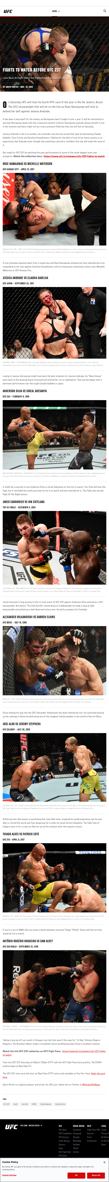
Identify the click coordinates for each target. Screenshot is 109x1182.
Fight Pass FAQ (93, 1130)
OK (76, 1175)
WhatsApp (77, 1141)
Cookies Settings (9, 1175)
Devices (90, 1133)
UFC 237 (6, 1104)
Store (61, 1148)
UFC (60, 1126)
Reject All (96, 1175)
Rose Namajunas (46, 1104)
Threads (76, 1137)
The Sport (63, 1130)
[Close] (104, 1162)
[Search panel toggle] (105, 11)
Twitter (76, 1152)
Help (89, 1126)
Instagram (77, 1133)
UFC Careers (64, 1137)
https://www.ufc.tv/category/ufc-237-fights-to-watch (74, 156)
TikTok (75, 1148)
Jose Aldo (25, 1104)
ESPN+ (34, 1104)
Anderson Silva (60, 1104)
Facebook (77, 1130)
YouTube (76, 1144)
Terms (103, 1130)
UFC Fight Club (65, 1152)
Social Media (78, 1126)
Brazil (15, 1104)
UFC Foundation (65, 1133)
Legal (103, 1126)
